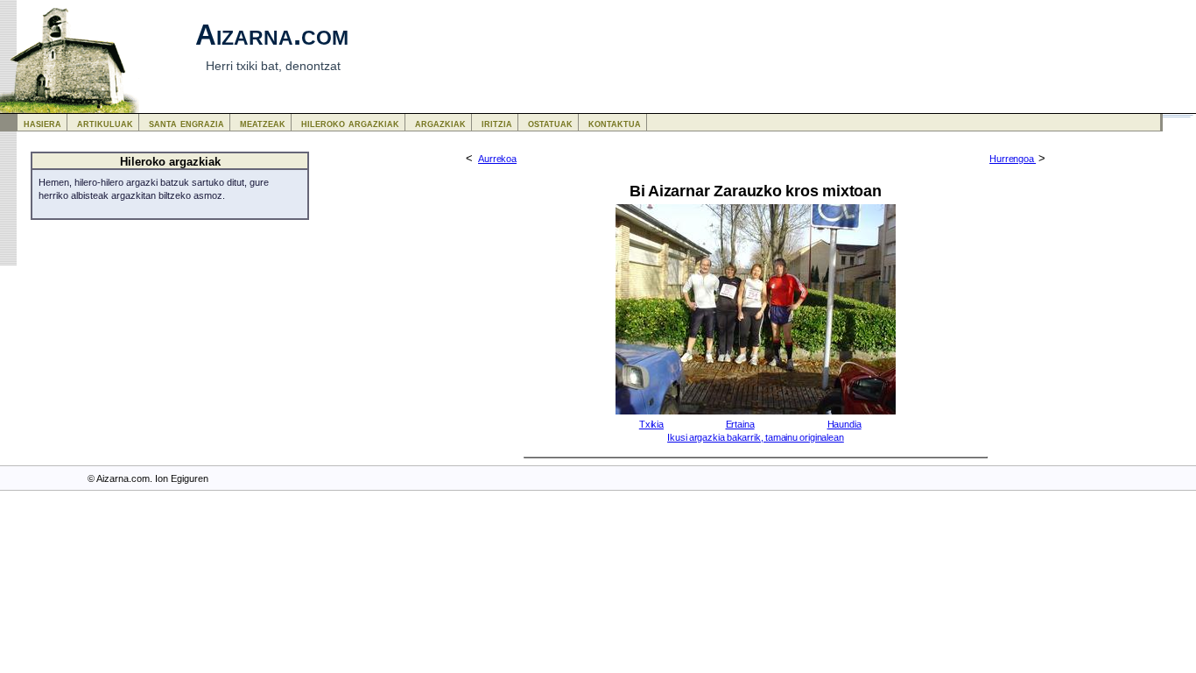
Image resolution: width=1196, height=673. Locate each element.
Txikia (651, 424)
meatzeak (262, 123)
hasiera (42, 123)
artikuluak (105, 123)
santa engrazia (186, 123)
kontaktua (614, 123)
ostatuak (550, 123)
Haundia (844, 424)
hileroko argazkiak (350, 123)
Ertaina (740, 424)
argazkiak (440, 123)
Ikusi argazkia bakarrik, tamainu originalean (755, 437)
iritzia (497, 123)
